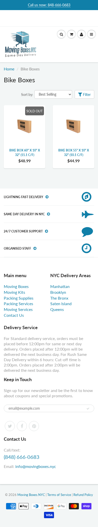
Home (9, 68)
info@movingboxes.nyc (35, 466)
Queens (57, 309)
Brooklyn (58, 292)
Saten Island (61, 303)
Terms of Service (59, 495)
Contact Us (14, 315)
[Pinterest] (34, 426)
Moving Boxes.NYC (31, 495)
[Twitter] (10, 426)
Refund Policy (83, 495)
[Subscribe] (88, 409)
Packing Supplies (18, 298)
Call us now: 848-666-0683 (49, 5)
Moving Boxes (16, 286)
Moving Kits (14, 292)
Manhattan (60, 286)
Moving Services (18, 309)
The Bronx (59, 298)
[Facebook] (22, 426)
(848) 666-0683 (21, 457)
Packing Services (18, 303)
